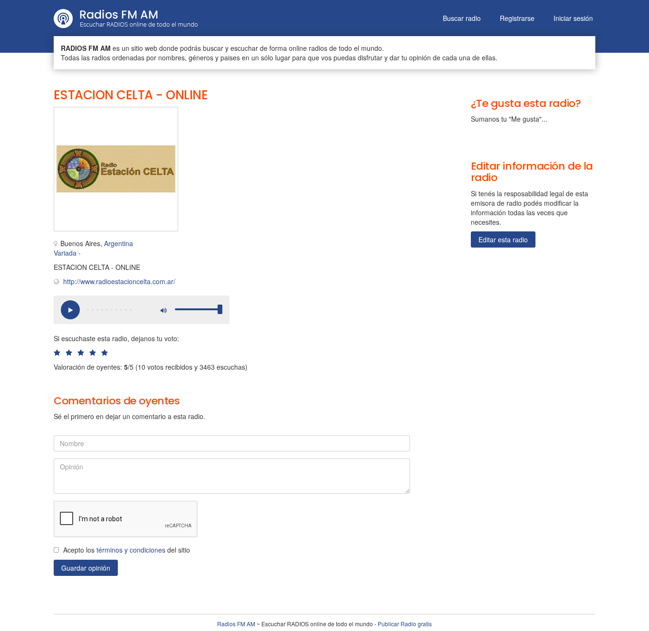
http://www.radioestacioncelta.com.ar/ (119, 281)
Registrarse (517, 18)
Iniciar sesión (573, 18)
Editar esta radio (503, 239)
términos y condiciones (130, 550)
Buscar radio (462, 18)
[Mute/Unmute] (163, 310)
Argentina (118, 243)
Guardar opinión (85, 568)
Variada (65, 253)
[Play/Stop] (70, 309)
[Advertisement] (286, 128)
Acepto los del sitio (126, 550)
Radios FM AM (236, 624)
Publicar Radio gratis (405, 624)
